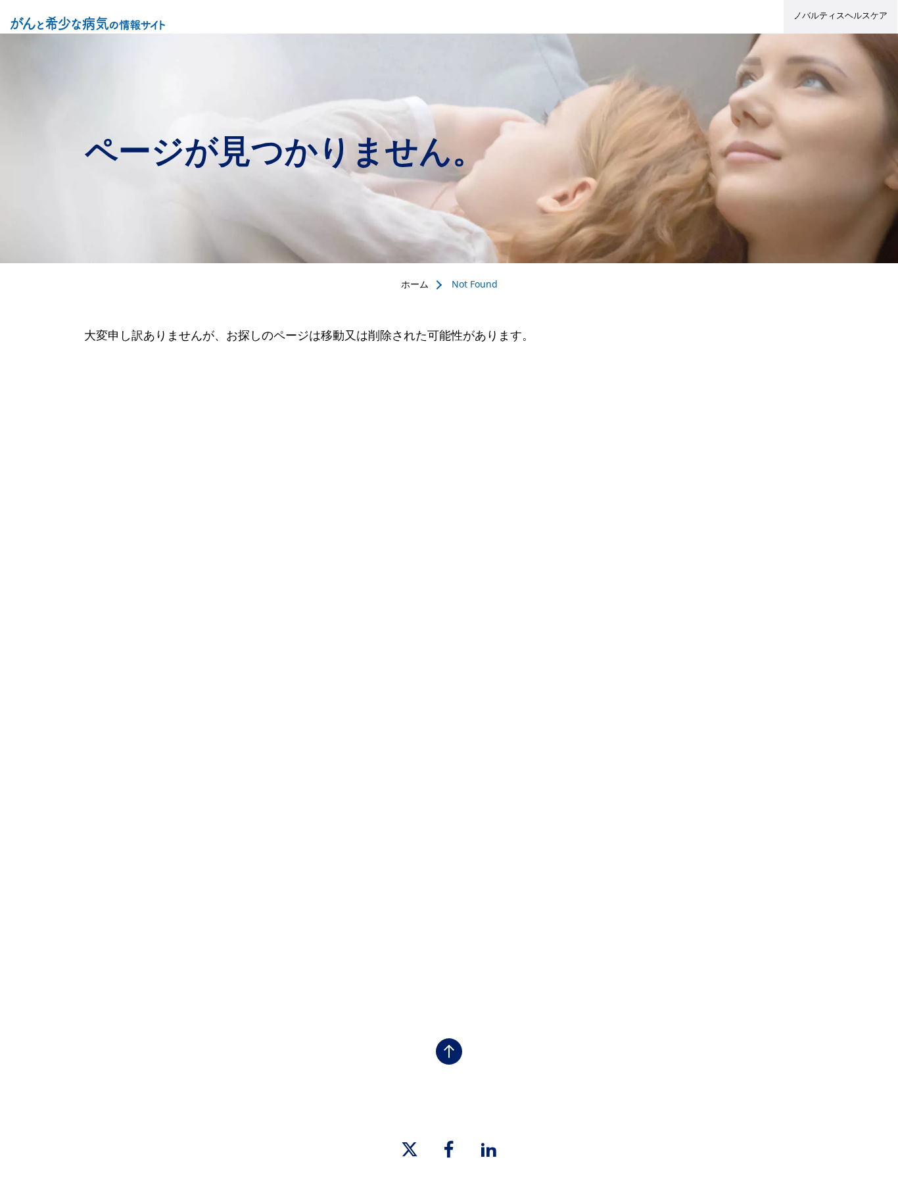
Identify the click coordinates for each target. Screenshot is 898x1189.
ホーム (415, 284)
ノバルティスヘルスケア (840, 15)
